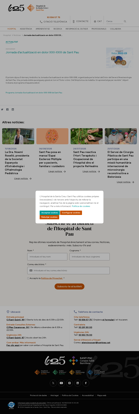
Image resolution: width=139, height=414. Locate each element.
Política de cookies (81, 206)
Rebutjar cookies (49, 217)
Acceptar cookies (49, 213)
